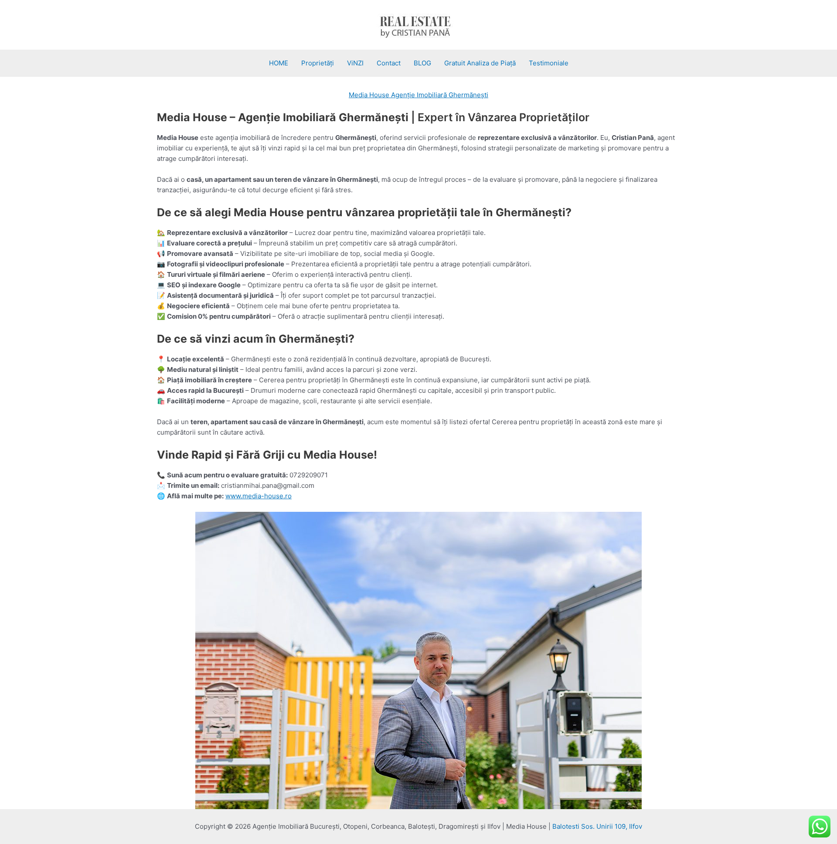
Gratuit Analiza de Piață (480, 63)
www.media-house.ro (258, 496)
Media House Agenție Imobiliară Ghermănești (418, 95)
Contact (389, 63)
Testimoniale (548, 63)
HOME (278, 63)
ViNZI (355, 63)
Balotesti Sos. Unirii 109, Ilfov (597, 826)
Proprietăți (317, 63)
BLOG (422, 63)
